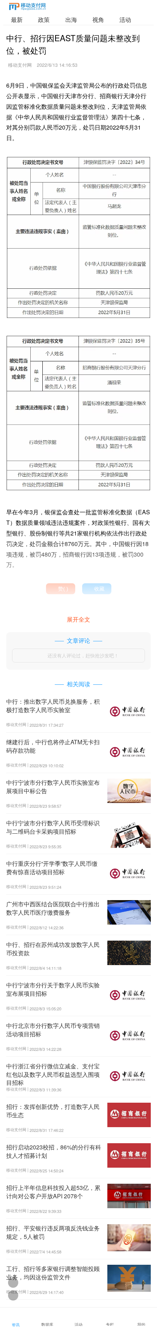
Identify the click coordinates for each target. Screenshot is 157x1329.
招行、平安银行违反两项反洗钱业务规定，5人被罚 (53, 1232)
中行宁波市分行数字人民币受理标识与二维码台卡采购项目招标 (53, 827)
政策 (44, 19)
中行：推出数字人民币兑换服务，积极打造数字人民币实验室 (53, 705)
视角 (98, 19)
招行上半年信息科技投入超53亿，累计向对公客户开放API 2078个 (53, 1191)
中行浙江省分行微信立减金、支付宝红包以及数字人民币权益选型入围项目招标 (53, 1074)
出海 (71, 19)
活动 (125, 19)
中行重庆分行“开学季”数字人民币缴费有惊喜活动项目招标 (51, 867)
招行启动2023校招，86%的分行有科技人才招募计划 (53, 1151)
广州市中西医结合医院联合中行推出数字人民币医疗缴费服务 (53, 908)
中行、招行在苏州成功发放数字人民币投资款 (53, 948)
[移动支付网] (27, 8)
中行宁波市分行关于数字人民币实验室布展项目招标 (53, 989)
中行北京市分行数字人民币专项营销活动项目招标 (53, 1029)
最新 (17, 19)
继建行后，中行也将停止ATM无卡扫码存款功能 (53, 746)
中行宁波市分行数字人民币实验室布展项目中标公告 (53, 786)
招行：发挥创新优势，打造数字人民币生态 (53, 1110)
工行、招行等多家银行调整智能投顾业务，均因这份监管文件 (53, 1272)
